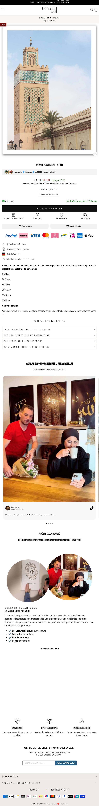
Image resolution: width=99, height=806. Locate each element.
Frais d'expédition (42, 183)
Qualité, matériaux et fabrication (27, 335)
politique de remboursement (23, 341)
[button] (46, 523)
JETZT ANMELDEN (65, 763)
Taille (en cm (48, 189)
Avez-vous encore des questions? (27, 347)
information (10, 776)
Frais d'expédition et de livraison (27, 329)
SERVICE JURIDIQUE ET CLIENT (21, 783)
